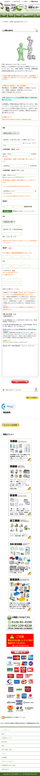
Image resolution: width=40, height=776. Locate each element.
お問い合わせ (5, 769)
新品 (3, 734)
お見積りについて (7, 738)
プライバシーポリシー (8, 761)
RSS (13, 717)
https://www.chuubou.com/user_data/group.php (16, 119)
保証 (3, 746)
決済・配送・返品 (7, 749)
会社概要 (4, 757)
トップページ (5, 730)
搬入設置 (4, 742)
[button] (9, 406)
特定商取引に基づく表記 (8, 765)
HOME (5, 22)
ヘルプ (3, 753)
